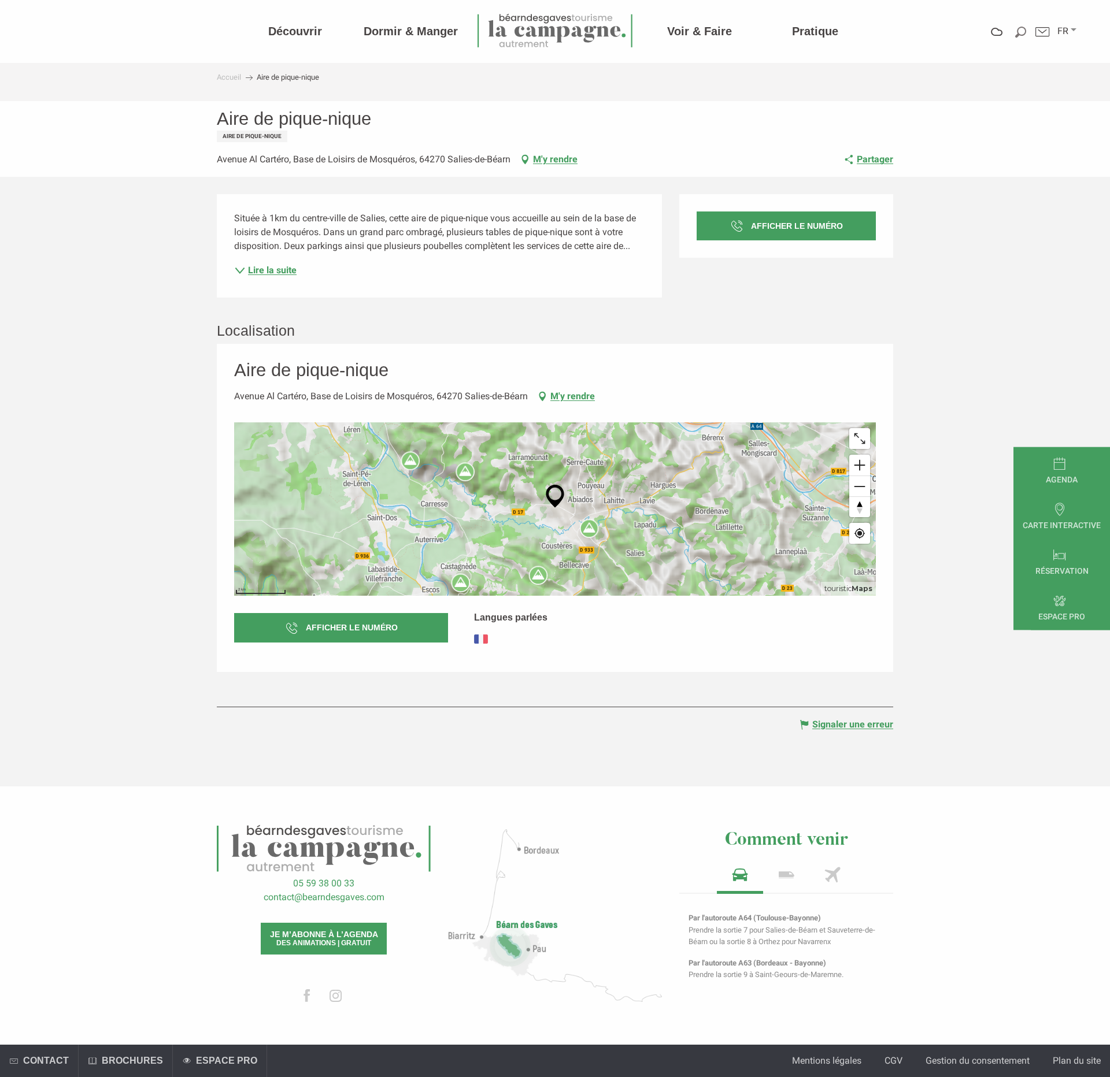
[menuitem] (295, 31)
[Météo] (997, 40)
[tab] (740, 878)
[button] (1063, 31)
